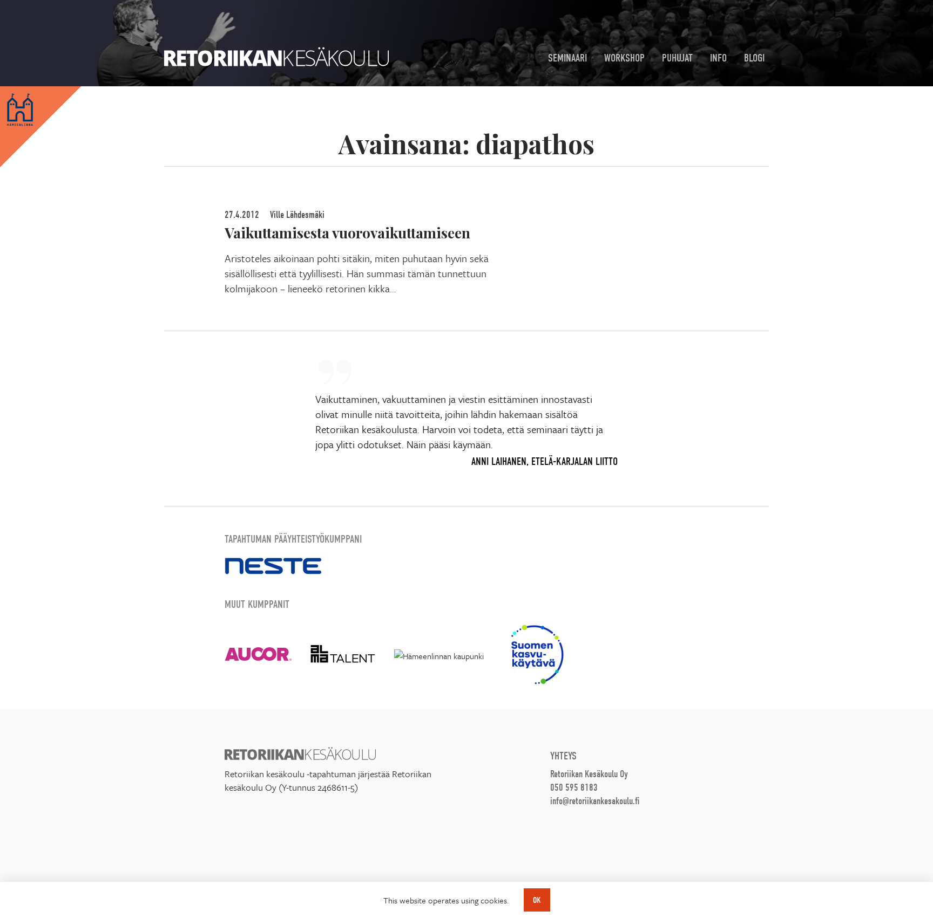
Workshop (624, 58)
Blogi (754, 58)
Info (718, 58)
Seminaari (567, 58)
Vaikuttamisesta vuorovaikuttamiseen (347, 232)
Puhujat (677, 58)
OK (537, 900)
